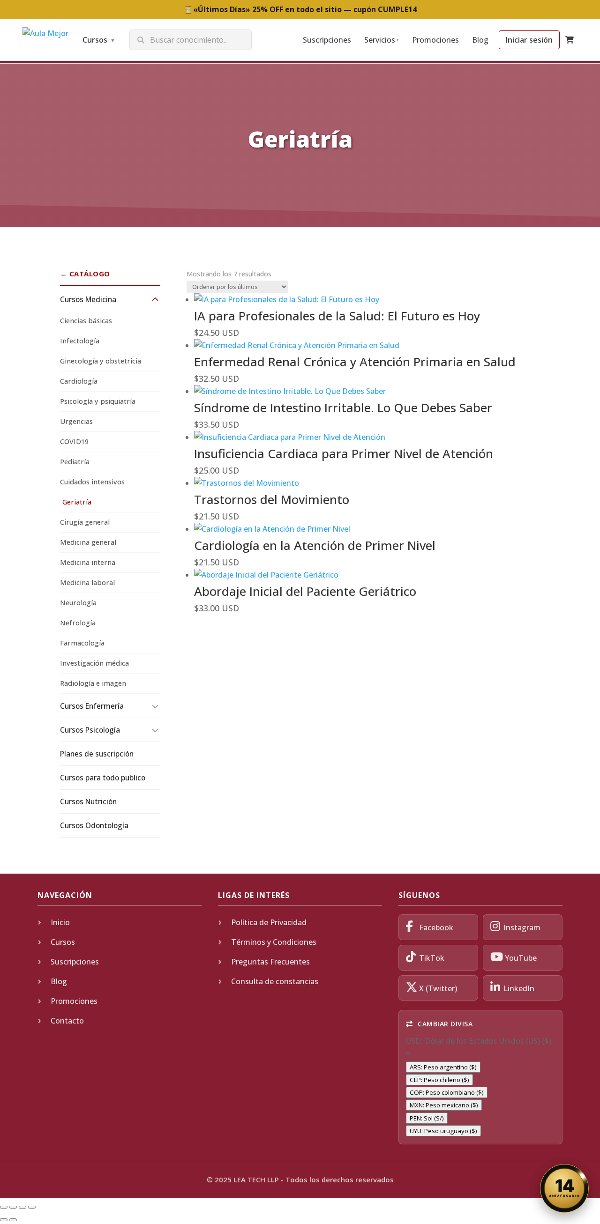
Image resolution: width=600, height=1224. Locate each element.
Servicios (381, 40)
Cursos (98, 40)
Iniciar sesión (529, 40)
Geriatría (76, 501)
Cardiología (79, 381)
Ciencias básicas (86, 320)
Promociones (435, 40)
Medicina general (88, 542)
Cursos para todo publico (102, 777)
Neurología (78, 602)
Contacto (67, 1021)
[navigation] (480, 1086)
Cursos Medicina (88, 299)
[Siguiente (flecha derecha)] (13, 1219)
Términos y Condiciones (273, 942)
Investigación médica (94, 663)
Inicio (60, 922)
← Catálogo (85, 273)
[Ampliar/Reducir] (4, 1207)
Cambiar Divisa (444, 1023)
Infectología (79, 340)
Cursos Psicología (90, 730)
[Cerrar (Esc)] (32, 1207)
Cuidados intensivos (92, 481)
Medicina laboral (87, 582)
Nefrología (78, 622)
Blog (480, 40)
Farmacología (82, 642)
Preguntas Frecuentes (270, 962)
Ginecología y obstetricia (100, 360)
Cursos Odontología (94, 825)
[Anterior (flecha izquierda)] (4, 1219)
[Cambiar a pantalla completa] (13, 1207)
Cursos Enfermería (92, 706)
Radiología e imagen (93, 683)
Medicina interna (87, 562)
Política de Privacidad (269, 922)
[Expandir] (155, 299)
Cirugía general (85, 522)
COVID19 (74, 441)
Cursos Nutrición (88, 801)
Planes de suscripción (97, 754)
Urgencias (76, 421)
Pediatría (75, 461)
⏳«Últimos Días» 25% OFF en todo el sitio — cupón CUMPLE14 (300, 9)
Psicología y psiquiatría (97, 401)
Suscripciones (327, 40)
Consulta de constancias (274, 981)
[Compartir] (22, 1207)
